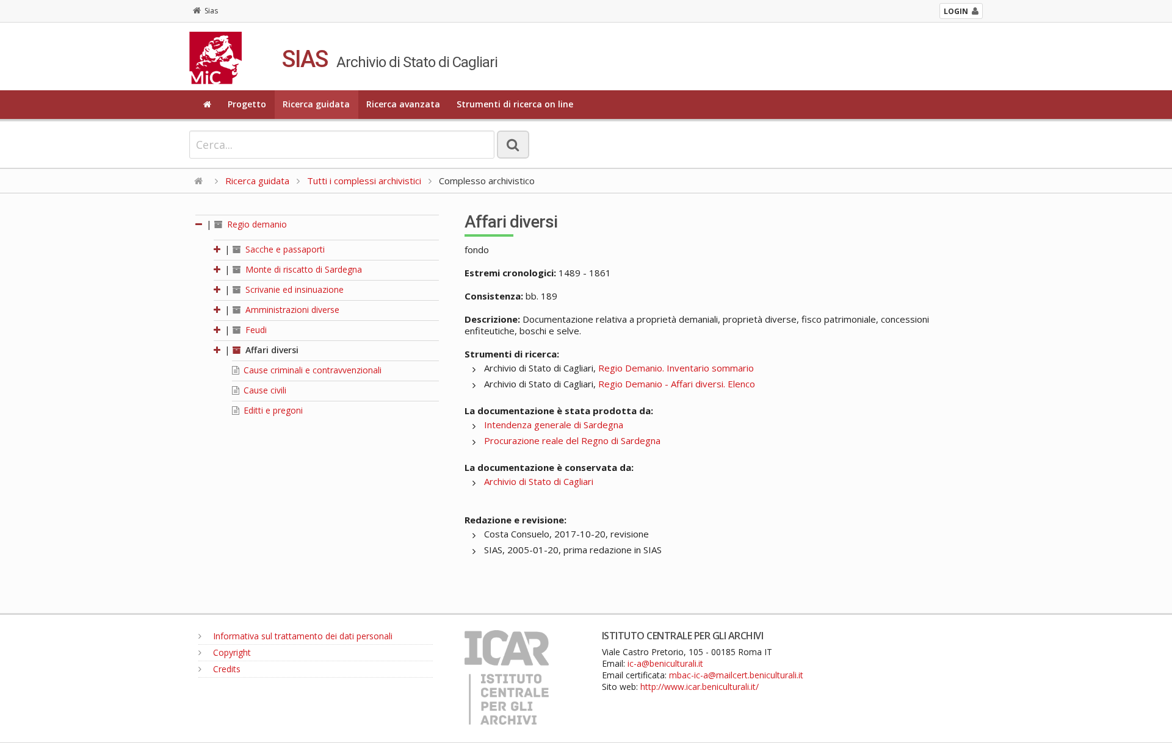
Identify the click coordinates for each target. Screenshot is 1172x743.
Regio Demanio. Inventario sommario (676, 368)
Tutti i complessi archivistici (364, 180)
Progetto (247, 104)
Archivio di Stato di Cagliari (538, 481)
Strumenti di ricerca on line (515, 104)
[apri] (218, 249)
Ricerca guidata (316, 104)
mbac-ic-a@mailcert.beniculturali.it (736, 675)
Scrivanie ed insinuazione (293, 289)
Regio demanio (256, 224)
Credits (226, 669)
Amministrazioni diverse (291, 309)
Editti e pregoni (272, 410)
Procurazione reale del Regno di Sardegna (572, 440)
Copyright (231, 652)
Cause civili (263, 390)
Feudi (255, 330)
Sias (211, 10)
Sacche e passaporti (284, 249)
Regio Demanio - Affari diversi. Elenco (676, 384)
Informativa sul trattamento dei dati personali (301, 636)
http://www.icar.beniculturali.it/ (699, 686)
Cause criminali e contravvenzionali (311, 370)
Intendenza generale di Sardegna (553, 424)
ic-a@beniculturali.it (665, 663)
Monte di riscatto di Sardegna (302, 269)
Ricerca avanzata (403, 104)
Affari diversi (270, 350)
